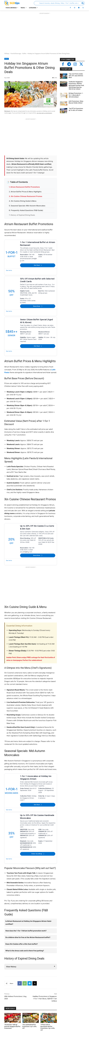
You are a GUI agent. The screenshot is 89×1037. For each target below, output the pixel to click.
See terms (9, 270)
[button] (59, 3)
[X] (83, 7)
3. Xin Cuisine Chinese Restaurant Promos (25, 196)
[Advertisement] (44, 32)
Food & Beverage (16, 53)
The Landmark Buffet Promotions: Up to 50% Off (29, 1026)
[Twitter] (81, 64)
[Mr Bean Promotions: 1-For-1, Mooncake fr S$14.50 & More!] (63, 95)
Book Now (36, 306)
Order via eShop (36, 854)
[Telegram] (78, 7)
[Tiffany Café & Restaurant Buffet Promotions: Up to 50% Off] (48, 1018)
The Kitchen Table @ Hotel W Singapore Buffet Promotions (12, 1026)
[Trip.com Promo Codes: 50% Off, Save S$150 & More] (63, 76)
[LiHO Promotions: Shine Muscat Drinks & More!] (63, 103)
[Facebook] (70, 7)
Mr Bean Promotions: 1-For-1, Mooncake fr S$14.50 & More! (76, 95)
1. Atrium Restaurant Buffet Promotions (24, 187)
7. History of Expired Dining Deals (22, 215)
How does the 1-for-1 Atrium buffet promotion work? (25, 931)
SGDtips (6, 53)
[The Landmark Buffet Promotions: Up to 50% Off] (30, 1018)
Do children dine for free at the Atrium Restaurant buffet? (27, 937)
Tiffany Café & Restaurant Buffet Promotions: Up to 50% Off (47, 1027)
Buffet (24, 53)
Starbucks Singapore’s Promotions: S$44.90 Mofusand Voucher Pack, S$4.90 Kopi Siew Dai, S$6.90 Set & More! (76, 85)
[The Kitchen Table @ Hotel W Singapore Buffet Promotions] (12, 1018)
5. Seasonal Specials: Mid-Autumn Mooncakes (27, 206)
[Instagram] (74, 7)
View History (11, 967)
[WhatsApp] (24, 983)
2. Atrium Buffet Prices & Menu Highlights (25, 192)
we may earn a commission (44, 113)
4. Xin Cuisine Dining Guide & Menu (22, 201)
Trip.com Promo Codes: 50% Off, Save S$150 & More (76, 75)
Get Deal (37, 265)
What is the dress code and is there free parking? (24, 951)
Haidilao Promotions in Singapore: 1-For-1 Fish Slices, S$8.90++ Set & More (45, 998)
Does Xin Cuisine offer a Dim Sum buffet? (21, 944)
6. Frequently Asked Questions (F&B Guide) (26, 210)
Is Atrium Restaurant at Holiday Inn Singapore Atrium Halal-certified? (28, 922)
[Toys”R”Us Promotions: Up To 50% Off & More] (63, 110)
